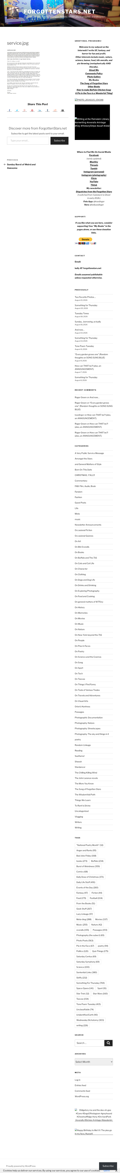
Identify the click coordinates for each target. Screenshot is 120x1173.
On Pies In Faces (82, 646)
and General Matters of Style (88, 464)
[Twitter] (17, 110)
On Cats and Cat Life (84, 563)
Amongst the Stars (83, 458)
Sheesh (78, 761)
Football (96, 898)
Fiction (97, 893)
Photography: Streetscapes (87, 728)
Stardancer (80, 767)
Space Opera (85, 988)
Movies (101, 919)
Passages (79, 712)
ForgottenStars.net (60, 11)
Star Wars (100, 993)
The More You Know (84, 783)
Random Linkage (83, 745)
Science (83, 967)
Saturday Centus (86, 956)
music (77, 519)
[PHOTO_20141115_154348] (89, 100)
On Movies (80, 618)
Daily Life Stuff (85, 882)
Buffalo (97, 861)
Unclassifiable (85, 1009)
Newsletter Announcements (88, 524)
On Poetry (79, 651)
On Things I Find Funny (85, 684)
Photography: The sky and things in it (92, 734)
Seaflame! (79, 756)
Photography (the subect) (90, 935)
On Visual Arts (81, 701)
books (81, 861)
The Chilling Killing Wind (86, 772)
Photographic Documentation (89, 717)
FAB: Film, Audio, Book (85, 486)
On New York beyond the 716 (88, 635)
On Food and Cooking (85, 596)
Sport (102, 988)
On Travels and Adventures (87, 695)
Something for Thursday (86, 305)
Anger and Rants (86, 850)
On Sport (79, 668)
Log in (77, 1080)
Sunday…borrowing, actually (88, 321)
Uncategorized (82, 811)
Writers (78, 822)
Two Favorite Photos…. (85, 297)
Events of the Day (87, 887)
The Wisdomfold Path (85, 794)
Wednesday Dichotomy (90, 1020)
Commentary (81, 480)
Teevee (82, 999)
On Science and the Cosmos (88, 657)
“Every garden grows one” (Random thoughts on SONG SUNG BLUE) (94, 406)
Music (82, 924)
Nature (96, 924)
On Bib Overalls (82, 547)
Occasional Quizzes (84, 536)
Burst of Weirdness (88, 866)
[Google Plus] (24, 110)
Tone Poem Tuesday (84, 346)
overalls (82, 930)
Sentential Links (86, 972)
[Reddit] (55, 110)
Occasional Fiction (83, 530)
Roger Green (80, 397)
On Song (79, 662)
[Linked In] (39, 110)
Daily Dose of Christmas (90, 877)
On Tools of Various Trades (87, 690)
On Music (79, 624)
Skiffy (81, 977)
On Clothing (80, 574)
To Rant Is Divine (82, 805)
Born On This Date (83, 469)
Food (81, 898)
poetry (78, 739)
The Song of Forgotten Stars (94, 83)
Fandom (78, 491)
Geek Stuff (84, 908)
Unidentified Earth (87, 1014)
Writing (78, 827)
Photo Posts (84, 940)
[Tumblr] (47, 110)
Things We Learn (83, 800)
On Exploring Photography (87, 591)
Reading (78, 750)
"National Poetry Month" (89, 845)
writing (82, 1025)
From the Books (85, 903)
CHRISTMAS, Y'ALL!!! (85, 475)
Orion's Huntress (82, 706)
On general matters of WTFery (89, 601)
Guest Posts (80, 502)
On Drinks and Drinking (85, 585)
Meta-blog (83, 919)
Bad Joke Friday (86, 855)
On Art (78, 541)
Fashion (78, 497)
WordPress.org (82, 1096)
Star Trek (82, 993)
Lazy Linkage (84, 914)
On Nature (80, 629)
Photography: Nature (84, 723)
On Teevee (80, 679)
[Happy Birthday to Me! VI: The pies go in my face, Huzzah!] (94, 1133)
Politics (82, 951)
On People (79, 640)
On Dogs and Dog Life (85, 580)
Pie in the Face (85, 946)
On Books (79, 552)
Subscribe (59, 140)
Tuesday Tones (82, 313)
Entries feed (80, 1085)
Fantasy (82, 893)
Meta (77, 513)
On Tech (79, 673)
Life (76, 508)
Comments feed (82, 1091)
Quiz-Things (100, 951)
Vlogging (79, 816)
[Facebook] (9, 110)
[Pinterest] (32, 110)
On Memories (81, 613)
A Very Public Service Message (89, 453)
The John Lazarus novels (86, 778)
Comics (82, 871)
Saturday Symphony (88, 961)
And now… (79, 329)
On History (80, 607)
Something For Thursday (90, 983)
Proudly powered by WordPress (21, 1166)
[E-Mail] (62, 110)
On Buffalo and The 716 (86, 557)
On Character (81, 568)
